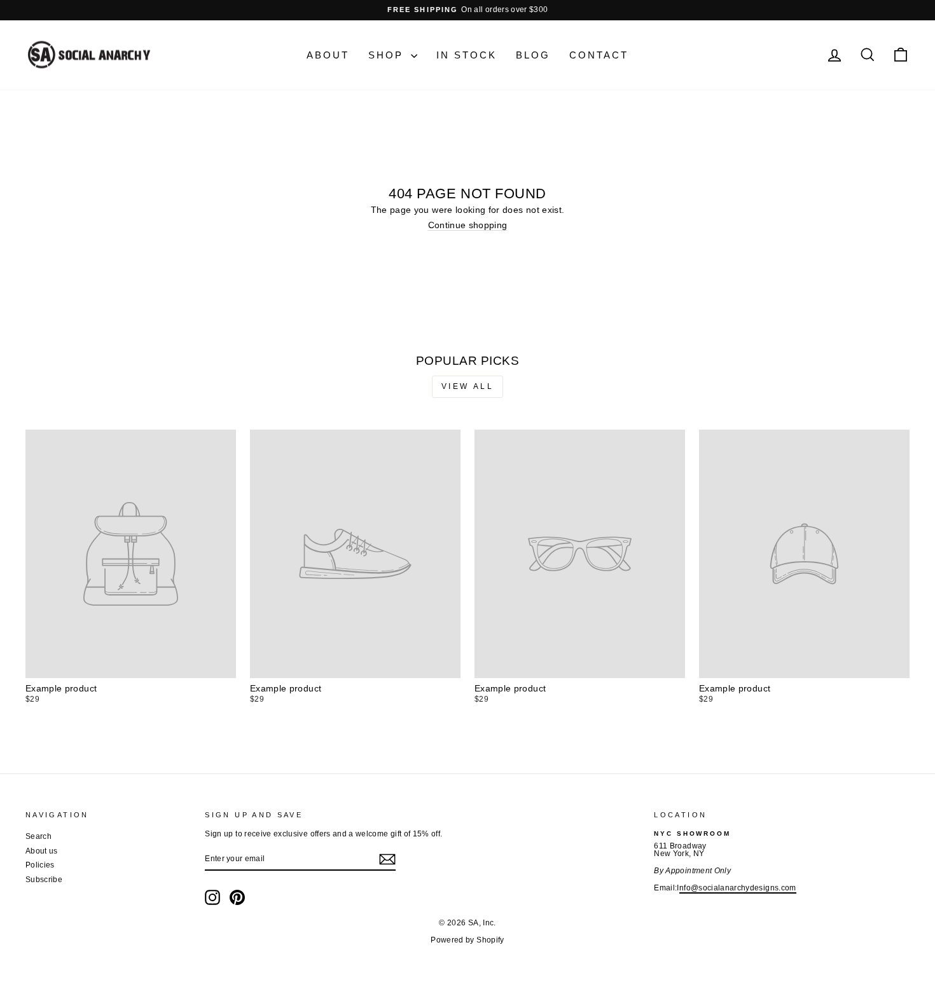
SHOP (388, 55)
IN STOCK (466, 55)
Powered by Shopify (467, 940)
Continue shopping (468, 225)
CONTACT (598, 55)
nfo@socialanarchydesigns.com (737, 887)
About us (41, 851)
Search (38, 836)
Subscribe (43, 879)
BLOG (533, 55)
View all (467, 386)
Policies (40, 865)
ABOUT (328, 55)
